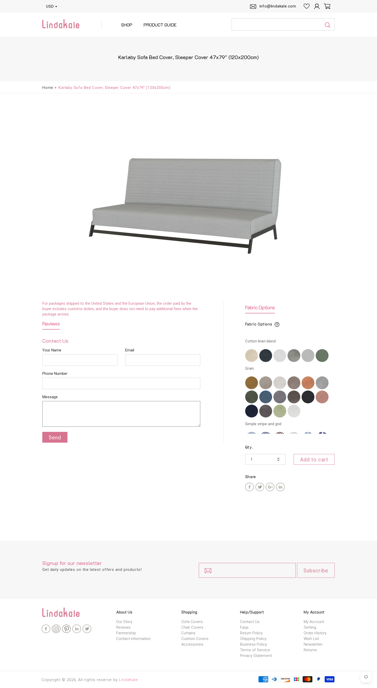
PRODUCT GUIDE (160, 24)
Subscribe (315, 571)
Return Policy (251, 633)
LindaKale (128, 679)
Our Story (124, 621)
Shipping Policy (253, 638)
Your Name (51, 350)
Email (129, 350)
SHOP (126, 24)
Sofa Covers (192, 621)
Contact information (133, 638)
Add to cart (314, 460)
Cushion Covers (195, 638)
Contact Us (250, 621)
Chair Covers (192, 627)
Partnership (126, 633)
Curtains (188, 633)
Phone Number (54, 373)
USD (50, 6)
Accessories (192, 644)
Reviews (123, 627)
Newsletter (313, 644)
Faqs (244, 627)
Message (50, 397)
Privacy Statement (256, 655)
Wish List (311, 638)
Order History (315, 633)
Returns (310, 650)
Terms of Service (255, 650)
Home (47, 87)
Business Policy (253, 644)
